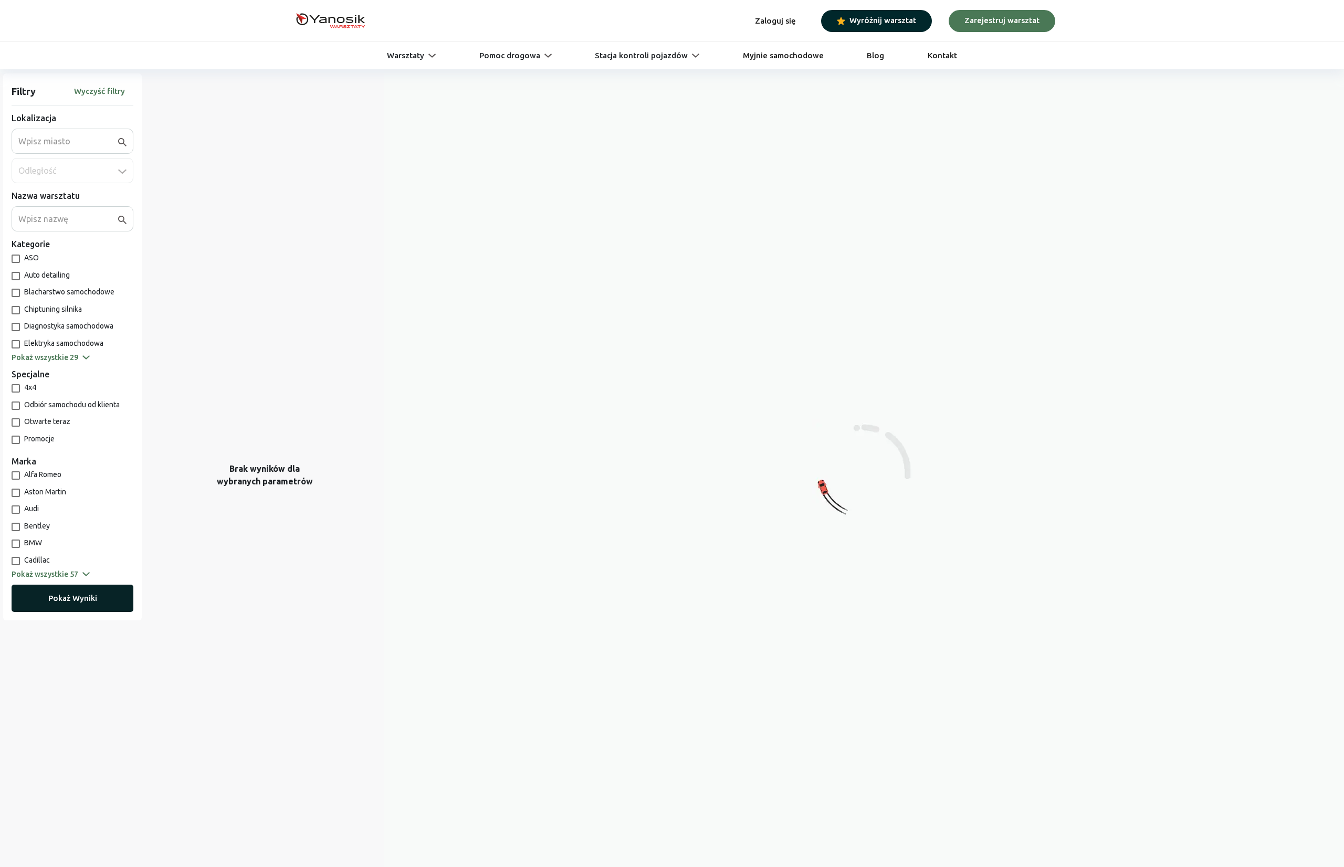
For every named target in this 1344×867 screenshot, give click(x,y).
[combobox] (68, 141)
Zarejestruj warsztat (1002, 20)
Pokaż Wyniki (72, 598)
